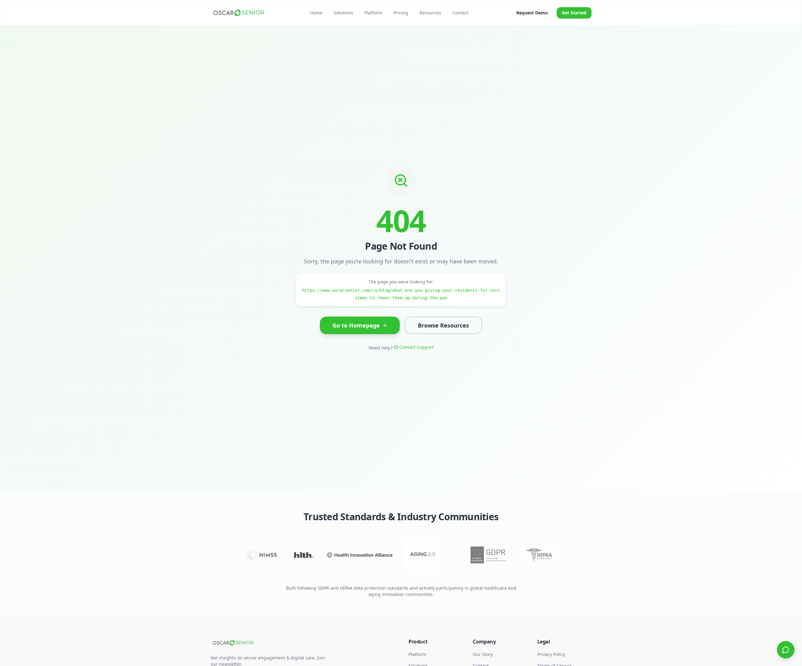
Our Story (483, 654)
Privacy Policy (551, 654)
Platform (373, 13)
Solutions (343, 13)
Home (316, 13)
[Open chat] (785, 649)
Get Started (574, 13)
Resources (430, 13)
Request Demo (532, 13)
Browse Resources (443, 325)
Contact (460, 13)
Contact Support (416, 347)
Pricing (400, 13)
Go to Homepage (356, 325)
